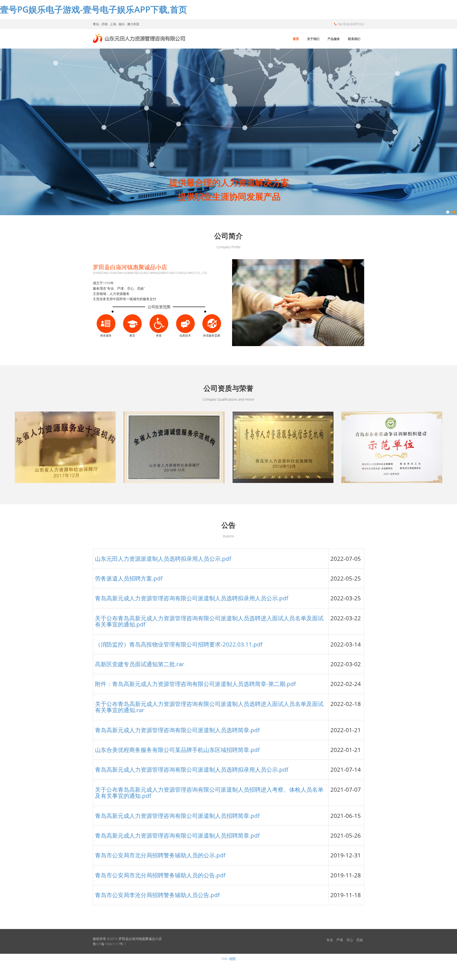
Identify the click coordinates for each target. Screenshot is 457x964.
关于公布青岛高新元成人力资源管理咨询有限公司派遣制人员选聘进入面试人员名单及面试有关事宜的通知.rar (209, 707)
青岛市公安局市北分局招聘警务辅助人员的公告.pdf (160, 875)
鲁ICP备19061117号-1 (109, 944)
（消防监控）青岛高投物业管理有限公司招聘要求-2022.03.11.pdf (179, 644)
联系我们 (354, 39)
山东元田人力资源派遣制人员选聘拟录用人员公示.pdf (163, 558)
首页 (296, 39)
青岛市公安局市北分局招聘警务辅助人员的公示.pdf (160, 855)
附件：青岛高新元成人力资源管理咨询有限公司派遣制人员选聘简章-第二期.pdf (195, 684)
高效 (359, 940)
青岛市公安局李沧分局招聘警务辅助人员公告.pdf (157, 895)
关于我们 (313, 39)
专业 (329, 940)
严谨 (339, 940)
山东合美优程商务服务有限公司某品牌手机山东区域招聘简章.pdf (177, 750)
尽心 (349, 940)
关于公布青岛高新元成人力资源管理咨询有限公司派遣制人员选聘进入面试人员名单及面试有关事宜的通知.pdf (209, 621)
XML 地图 (229, 958)
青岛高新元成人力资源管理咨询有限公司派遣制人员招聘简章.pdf (177, 816)
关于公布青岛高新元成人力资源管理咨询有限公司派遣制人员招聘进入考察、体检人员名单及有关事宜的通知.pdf (209, 792)
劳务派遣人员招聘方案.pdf (129, 578)
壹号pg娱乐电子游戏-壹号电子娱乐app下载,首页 (93, 9)
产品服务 (334, 39)
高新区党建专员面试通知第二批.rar (139, 664)
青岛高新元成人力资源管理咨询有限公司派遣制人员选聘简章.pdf (177, 730)
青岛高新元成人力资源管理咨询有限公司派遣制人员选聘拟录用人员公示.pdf (191, 598)
